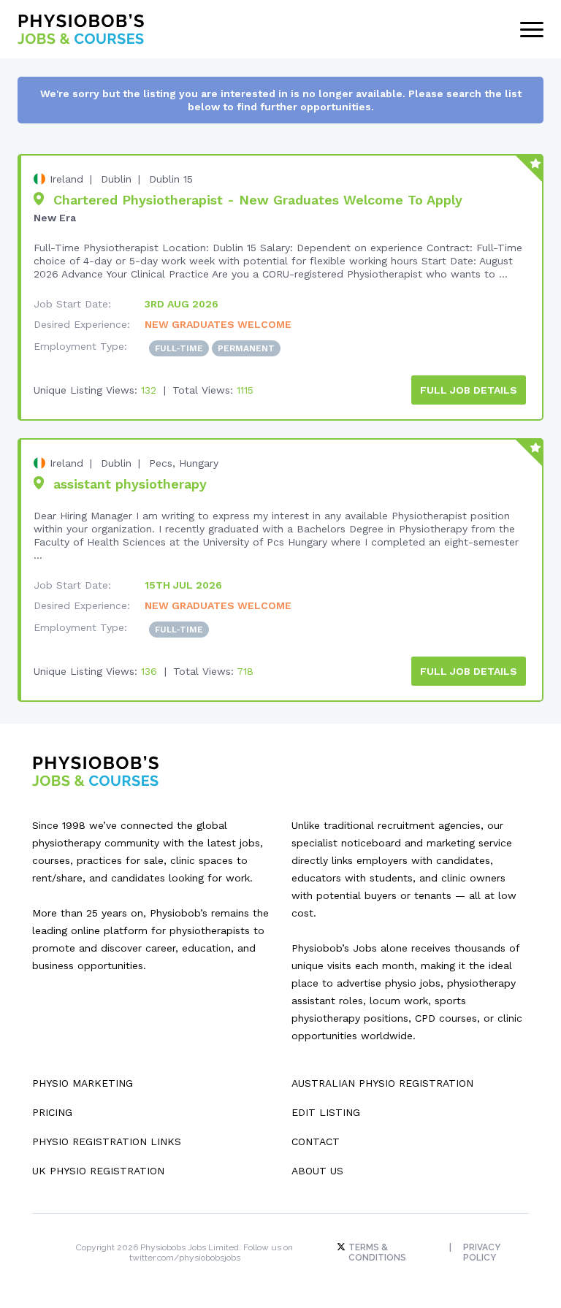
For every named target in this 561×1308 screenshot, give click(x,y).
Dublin (116, 179)
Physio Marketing (82, 1083)
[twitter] (342, 1247)
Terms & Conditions (377, 1252)
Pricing (52, 1112)
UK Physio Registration (98, 1171)
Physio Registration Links (106, 1141)
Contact (315, 1141)
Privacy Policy (481, 1252)
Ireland (66, 179)
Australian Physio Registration (382, 1083)
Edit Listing (325, 1112)
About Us (317, 1171)
